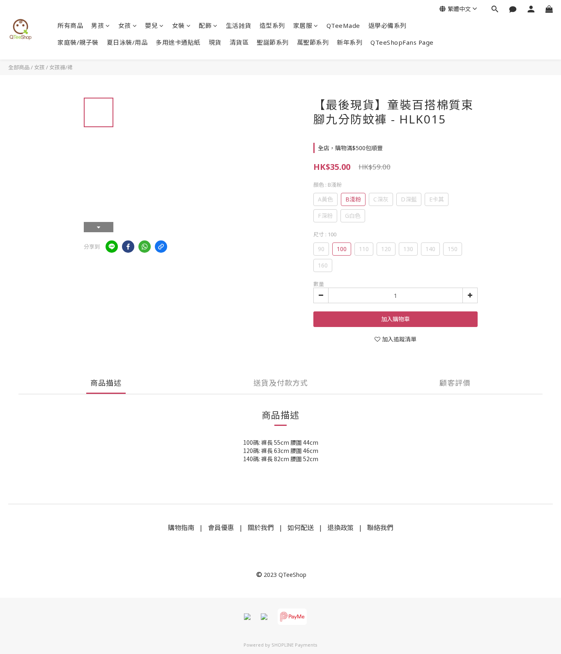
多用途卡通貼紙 (178, 42)
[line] (112, 246)
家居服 (303, 25)
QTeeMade (343, 25)
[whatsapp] (144, 246)
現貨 (215, 42)
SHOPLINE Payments (294, 645)
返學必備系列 (387, 25)
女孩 (124, 25)
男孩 (97, 25)
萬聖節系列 (313, 42)
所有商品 (70, 25)
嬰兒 (151, 25)
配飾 (205, 25)
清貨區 (239, 42)
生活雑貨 (238, 25)
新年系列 (349, 42)
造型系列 (272, 25)
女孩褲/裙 (61, 67)
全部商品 (19, 67)
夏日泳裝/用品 (127, 42)
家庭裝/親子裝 (78, 42)
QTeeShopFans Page (402, 42)
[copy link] (161, 246)
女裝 (178, 25)
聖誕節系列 (273, 42)
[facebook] (128, 246)
